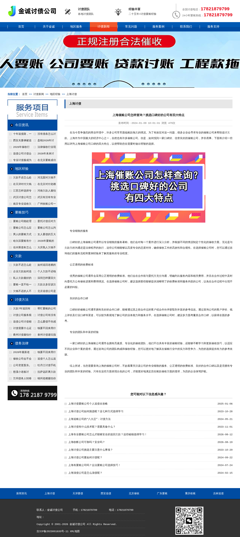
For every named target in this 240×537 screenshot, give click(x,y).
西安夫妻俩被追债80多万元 (20, 141)
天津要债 (78, 493)
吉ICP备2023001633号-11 (52, 531)
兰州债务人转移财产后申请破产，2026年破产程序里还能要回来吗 (20, 379)
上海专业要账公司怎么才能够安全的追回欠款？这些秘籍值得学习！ (107, 434)
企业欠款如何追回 (20, 272)
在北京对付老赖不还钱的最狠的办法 (44, 185)
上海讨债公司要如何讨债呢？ (85, 457)
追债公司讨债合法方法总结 (20, 154)
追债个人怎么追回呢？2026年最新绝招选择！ (44, 359)
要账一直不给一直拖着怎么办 (20, 285)
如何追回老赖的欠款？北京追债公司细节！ (44, 265)
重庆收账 (190, 493)
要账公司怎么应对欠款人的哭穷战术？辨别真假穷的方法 (20, 228)
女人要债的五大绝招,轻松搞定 (44, 235)
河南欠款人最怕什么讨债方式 (44, 191)
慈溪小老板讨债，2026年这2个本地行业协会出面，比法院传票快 (19, 372)
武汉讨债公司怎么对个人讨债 (20, 198)
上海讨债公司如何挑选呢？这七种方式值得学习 (95, 411)
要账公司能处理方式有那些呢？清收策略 (20, 222)
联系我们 (186, 26)
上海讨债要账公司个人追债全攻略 (88, 403)
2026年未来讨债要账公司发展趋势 (44, 154)
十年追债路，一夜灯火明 (20, 134)
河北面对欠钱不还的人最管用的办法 (44, 178)
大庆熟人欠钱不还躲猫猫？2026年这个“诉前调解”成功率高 (44, 248)
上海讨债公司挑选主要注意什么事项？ (90, 449)
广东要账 (162, 493)
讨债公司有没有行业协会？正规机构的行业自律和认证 (44, 316)
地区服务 (76, 26)
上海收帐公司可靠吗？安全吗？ (86, 442)
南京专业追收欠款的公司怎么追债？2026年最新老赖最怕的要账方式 (20, 204)
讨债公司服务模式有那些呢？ (20, 316)
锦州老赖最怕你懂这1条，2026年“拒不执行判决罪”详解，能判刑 (44, 379)
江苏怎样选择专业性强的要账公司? (20, 191)
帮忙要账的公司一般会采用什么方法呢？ (44, 309)
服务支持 (213, 26)
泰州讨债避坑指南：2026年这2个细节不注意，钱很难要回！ (44, 335)
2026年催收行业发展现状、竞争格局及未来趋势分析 (19, 148)
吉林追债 (218, 493)
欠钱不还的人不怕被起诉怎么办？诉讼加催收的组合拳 (20, 292)
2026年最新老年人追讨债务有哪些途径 (19, 353)
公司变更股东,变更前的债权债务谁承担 (19, 366)
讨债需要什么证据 (20, 329)
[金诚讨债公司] (33, 17)
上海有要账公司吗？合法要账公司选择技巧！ (94, 465)
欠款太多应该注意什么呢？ (44, 285)
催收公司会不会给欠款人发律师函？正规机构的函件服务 (20, 359)
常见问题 (131, 26)
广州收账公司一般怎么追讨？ (44, 204)
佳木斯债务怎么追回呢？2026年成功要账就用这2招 (20, 248)
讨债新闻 (104, 26)
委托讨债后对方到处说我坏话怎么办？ (44, 222)
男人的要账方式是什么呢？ (20, 235)
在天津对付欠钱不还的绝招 (20, 185)
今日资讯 (21, 125)
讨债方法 (21, 300)
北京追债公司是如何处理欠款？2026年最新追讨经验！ (44, 292)
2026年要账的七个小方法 (43, 241)
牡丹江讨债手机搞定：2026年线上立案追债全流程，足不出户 (44, 366)
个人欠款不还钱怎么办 (44, 272)
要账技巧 (21, 212)
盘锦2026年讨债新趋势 (43, 141)
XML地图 (75, 531)
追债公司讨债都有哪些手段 (20, 322)
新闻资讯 (21, 493)
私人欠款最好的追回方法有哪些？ (20, 279)
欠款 (18, 256)
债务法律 (21, 343)
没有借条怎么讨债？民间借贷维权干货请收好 (44, 134)
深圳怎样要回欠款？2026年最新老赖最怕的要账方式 (44, 279)
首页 (21, 26)
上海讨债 (71, 94)
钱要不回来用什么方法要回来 (44, 329)
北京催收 (134, 493)
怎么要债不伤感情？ (44, 322)
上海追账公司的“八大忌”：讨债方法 (89, 419)
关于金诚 (49, 26)
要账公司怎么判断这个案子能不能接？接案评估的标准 (44, 228)
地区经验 (55, 94)
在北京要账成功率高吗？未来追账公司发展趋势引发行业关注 (44, 161)
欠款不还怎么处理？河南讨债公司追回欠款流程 (20, 178)
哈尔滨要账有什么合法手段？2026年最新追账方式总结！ (20, 241)
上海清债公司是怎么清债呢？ (85, 472)
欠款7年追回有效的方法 (19, 309)
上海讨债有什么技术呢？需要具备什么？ (92, 426)
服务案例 (158, 26)
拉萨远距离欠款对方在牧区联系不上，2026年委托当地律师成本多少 (44, 372)
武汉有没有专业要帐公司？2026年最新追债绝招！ (44, 198)
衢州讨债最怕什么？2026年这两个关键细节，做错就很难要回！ (20, 335)
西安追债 (106, 493)
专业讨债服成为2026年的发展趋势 (20, 161)
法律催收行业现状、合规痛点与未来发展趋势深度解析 (44, 148)
